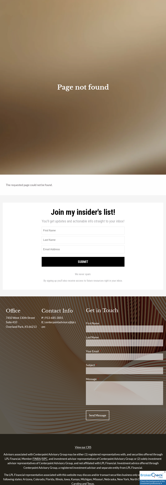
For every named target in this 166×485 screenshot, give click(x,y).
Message (104, 379)
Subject (103, 365)
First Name (92, 323)
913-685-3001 (54, 317)
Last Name (92, 337)
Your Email (105, 351)
